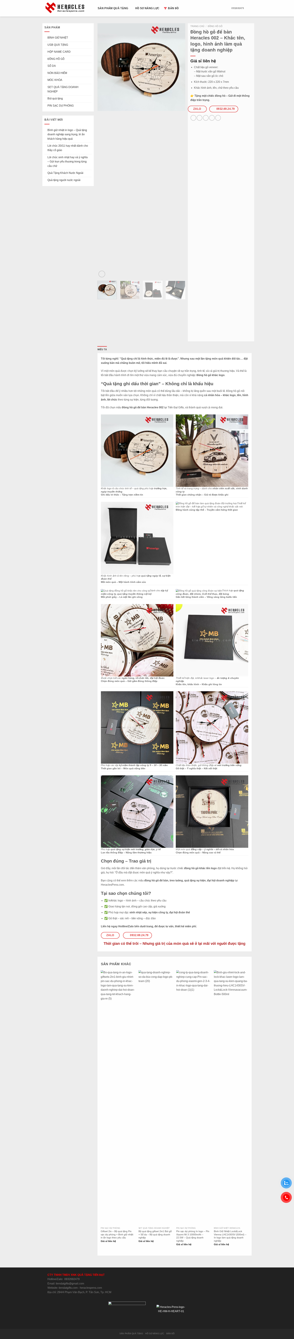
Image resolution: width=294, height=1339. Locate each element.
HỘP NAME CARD (59, 51)
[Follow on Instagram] (138, 1322)
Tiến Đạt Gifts (176, 407)
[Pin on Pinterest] (212, 118)
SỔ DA (51, 66)
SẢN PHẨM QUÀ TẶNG (113, 8)
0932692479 (72, 1279)
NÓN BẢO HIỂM (57, 73)
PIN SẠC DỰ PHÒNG (60, 105)
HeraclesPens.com (112, 884)
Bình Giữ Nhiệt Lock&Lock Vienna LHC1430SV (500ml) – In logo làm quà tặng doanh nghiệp (230, 1236)
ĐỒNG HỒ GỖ (55, 58)
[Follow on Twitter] (142, 1322)
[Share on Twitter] (199, 118)
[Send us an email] (147, 1322)
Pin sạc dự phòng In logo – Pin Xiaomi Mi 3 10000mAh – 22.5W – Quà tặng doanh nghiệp (192, 1236)
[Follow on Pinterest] (155, 1322)
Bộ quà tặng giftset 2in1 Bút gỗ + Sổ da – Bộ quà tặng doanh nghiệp (155, 1234)
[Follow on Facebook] (134, 1322)
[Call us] (151, 1322)
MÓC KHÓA (54, 80)
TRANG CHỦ (197, 26)
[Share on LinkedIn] (218, 118)
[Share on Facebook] (193, 118)
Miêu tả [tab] (102, 349)
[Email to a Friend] (206, 118)
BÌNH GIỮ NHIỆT (57, 37)
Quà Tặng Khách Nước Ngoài (65, 173)
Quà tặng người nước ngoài (63, 180)
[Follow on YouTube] (159, 1322)
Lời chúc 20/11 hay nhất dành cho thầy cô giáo (67, 148)
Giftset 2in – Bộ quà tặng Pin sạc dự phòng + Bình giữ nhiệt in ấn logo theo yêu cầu (117, 1234)
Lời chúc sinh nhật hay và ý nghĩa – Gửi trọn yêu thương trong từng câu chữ (67, 161)
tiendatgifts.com (68, 1287)
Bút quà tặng (55, 98)
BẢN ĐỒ (173, 8)
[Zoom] (102, 274)
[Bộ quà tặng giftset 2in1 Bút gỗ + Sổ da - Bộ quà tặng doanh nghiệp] (155, 1097)
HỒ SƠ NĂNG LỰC (147, 8)
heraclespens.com (91, 1287)
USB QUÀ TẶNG (57, 44)
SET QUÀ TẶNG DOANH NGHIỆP (62, 89)
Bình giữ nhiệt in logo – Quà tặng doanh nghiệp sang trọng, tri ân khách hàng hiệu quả (67, 134)
